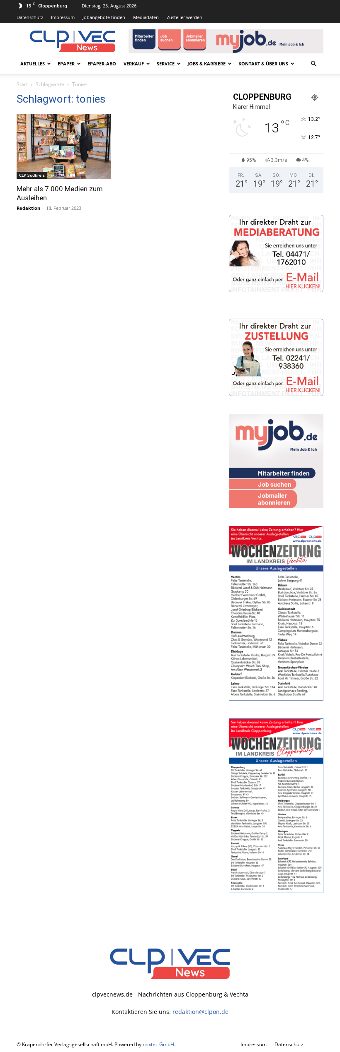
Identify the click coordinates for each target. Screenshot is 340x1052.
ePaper (66, 63)
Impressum (63, 17)
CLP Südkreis (32, 175)
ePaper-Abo (101, 63)
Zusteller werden (184, 17)
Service (166, 63)
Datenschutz (30, 17)
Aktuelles (32, 63)
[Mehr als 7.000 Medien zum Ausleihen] (64, 146)
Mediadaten (146, 17)
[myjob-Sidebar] (276, 506)
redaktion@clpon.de (200, 1012)
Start (22, 84)
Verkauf (134, 63)
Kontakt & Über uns (263, 63)
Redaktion (28, 208)
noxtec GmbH (158, 1044)
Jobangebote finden (104, 17)
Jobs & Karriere (206, 63)
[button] (313, 64)
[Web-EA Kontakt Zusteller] (276, 394)
